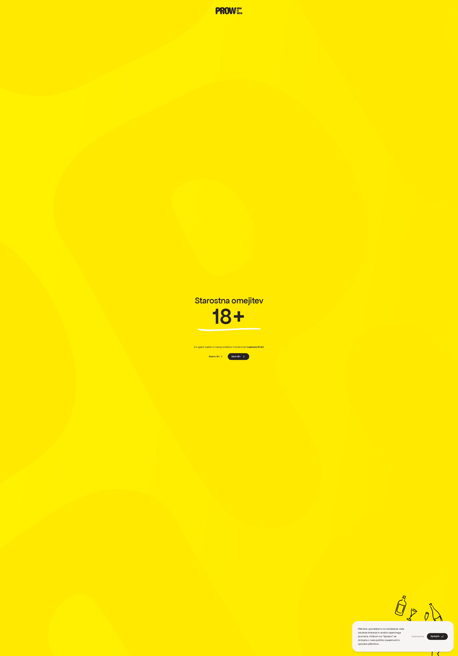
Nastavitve (418, 636)
